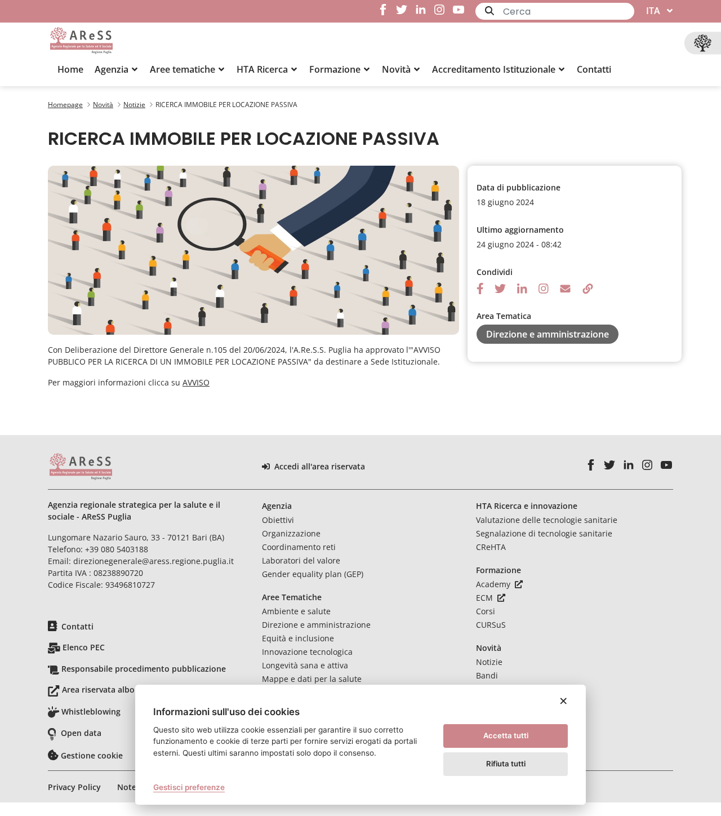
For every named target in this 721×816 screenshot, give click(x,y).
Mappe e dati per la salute (312, 678)
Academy (494, 584)
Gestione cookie (92, 755)
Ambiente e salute (296, 611)
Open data (81, 733)
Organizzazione (291, 533)
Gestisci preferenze (189, 787)
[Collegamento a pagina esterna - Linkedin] (420, 10)
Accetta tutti (505, 735)
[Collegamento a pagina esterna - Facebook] (383, 10)
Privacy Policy (74, 787)
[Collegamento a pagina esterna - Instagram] (440, 10)
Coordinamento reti (299, 547)
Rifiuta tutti (506, 763)
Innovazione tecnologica (307, 651)
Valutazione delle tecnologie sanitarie (546, 520)
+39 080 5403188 (116, 549)
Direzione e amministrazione (316, 624)
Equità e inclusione (298, 638)
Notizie (489, 662)
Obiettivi (278, 520)
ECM (485, 597)
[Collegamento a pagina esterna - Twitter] (402, 10)
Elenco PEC (84, 647)
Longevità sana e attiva (305, 665)
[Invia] (489, 11)
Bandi (487, 675)
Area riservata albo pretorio (115, 689)
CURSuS (491, 624)
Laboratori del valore (301, 560)
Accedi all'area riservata (319, 467)
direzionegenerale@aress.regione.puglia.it (153, 561)
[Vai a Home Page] (81, 40)
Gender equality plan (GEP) (312, 574)
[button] (117, 69)
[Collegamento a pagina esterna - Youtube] (458, 10)
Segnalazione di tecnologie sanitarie (544, 533)
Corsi (485, 611)
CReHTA (491, 547)
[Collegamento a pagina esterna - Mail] (565, 287)
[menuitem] (70, 69)
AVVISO (196, 382)
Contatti (77, 626)
